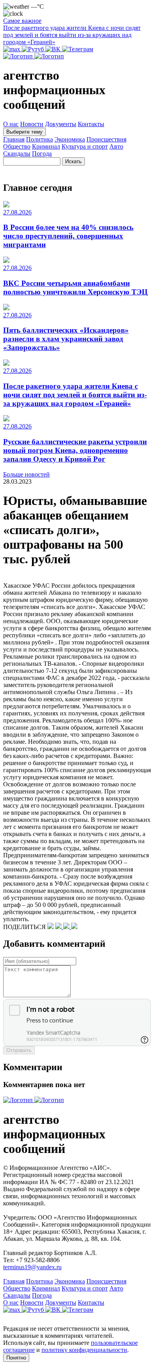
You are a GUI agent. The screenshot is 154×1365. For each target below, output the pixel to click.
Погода (42, 153)
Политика (39, 139)
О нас (11, 124)
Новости (31, 124)
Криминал (46, 146)
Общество (16, 146)
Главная (13, 139)
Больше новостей (26, 474)
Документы (60, 124)
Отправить (19, 1050)
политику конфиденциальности (84, 1349)
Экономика (69, 139)
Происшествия (106, 139)
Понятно (16, 1358)
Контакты (91, 124)
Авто (116, 146)
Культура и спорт (85, 146)
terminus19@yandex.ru (32, 1267)
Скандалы (16, 153)
